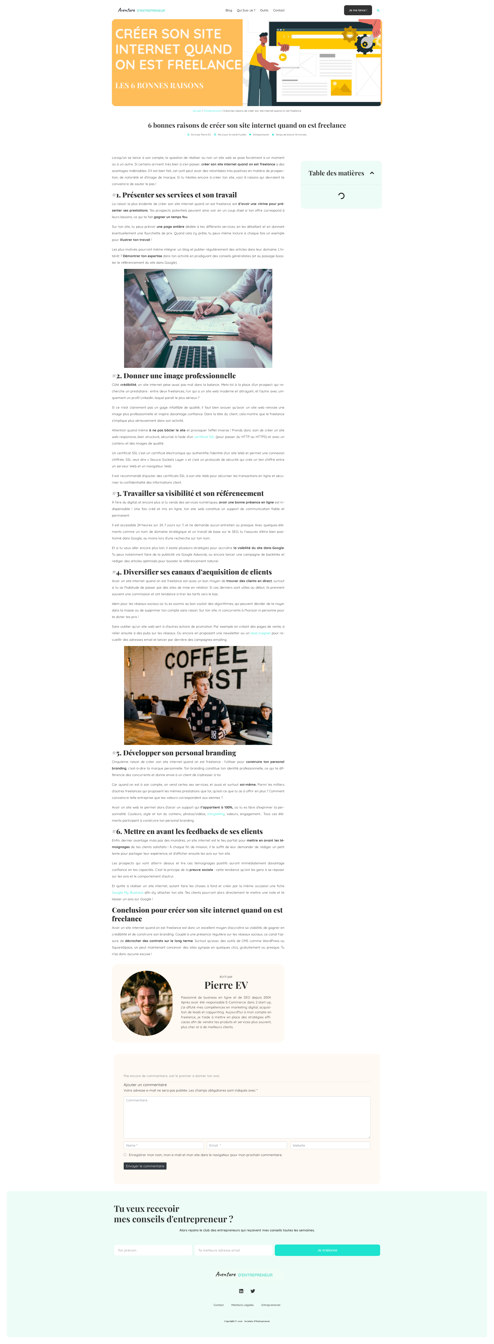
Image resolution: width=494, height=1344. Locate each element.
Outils (264, 10)
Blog (229, 10)
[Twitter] (253, 1291)
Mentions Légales (242, 1305)
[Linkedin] (241, 1291)
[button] (378, 10)
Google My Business (127, 892)
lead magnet (261, 633)
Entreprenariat (212, 110)
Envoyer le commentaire (145, 1166)
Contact (279, 10)
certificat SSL (204, 437)
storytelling (216, 814)
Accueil (197, 110)
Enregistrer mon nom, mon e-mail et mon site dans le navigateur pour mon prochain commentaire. (205, 1155)
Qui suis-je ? (246, 10)
